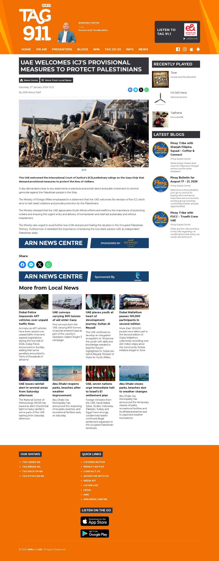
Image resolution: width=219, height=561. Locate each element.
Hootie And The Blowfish (183, 77)
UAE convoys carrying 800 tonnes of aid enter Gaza (66, 316)
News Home (31, 80)
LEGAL (87, 490)
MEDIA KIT (90, 480)
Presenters (62, 49)
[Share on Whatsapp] (146, 90)
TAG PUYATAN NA (33, 476)
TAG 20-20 (113, 49)
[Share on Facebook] (130, 90)
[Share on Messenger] (135, 90)
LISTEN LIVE (91, 485)
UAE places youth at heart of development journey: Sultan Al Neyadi (99, 320)
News (143, 49)
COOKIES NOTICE (94, 462)
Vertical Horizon (178, 97)
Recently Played (173, 64)
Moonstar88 (176, 117)
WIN (96, 49)
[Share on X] (141, 90)
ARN (86, 494)
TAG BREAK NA (31, 466)
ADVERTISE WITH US (96, 476)
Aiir (40, 549)
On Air (41, 49)
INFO (130, 49)
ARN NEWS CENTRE (95, 499)
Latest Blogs (169, 134)
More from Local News (58, 80)
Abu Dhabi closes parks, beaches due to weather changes (133, 387)
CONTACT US (92, 471)
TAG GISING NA (31, 462)
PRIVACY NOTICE (94, 466)
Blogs (82, 49)
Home (26, 49)
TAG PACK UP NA (32, 471)
